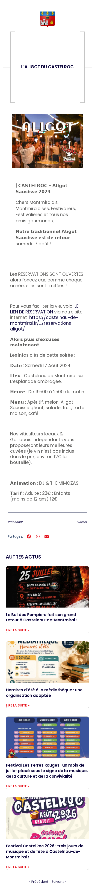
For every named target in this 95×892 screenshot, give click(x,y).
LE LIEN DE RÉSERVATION (44, 309)
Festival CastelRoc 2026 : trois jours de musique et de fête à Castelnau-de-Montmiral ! (44, 851)
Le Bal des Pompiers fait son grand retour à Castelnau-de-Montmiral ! (41, 617)
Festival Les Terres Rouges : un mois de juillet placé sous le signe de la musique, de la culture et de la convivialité (47, 770)
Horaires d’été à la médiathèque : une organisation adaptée (44, 692)
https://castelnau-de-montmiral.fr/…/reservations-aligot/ (44, 323)
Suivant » (59, 881)
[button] (29, 536)
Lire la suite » (18, 630)
